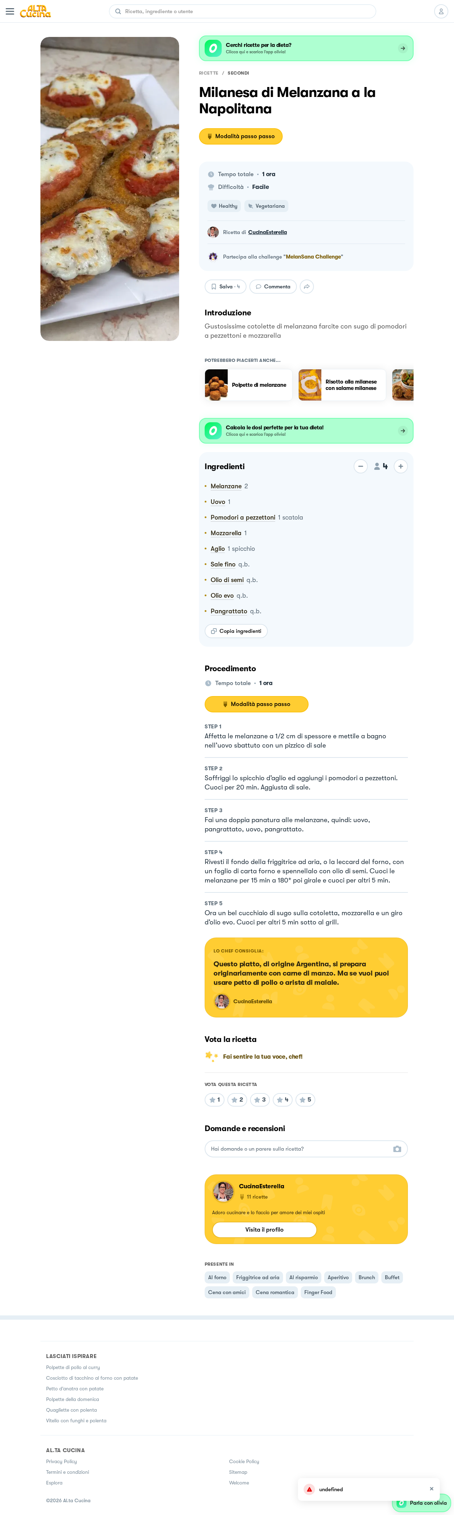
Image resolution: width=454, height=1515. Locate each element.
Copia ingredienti (240, 631)
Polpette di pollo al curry (73, 1367)
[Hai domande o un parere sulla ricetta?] (300, 1149)
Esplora (54, 1483)
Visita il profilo (264, 1229)
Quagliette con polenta (71, 1410)
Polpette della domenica (72, 1399)
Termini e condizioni (67, 1472)
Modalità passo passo (245, 136)
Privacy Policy (61, 1461)
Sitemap (238, 1472)
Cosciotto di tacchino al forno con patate (92, 1378)
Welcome (239, 1483)
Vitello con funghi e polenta (76, 1420)
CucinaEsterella (267, 232)
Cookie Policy (244, 1461)
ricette (208, 73)
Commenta (277, 286)
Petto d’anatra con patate (75, 1388)
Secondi (238, 73)
